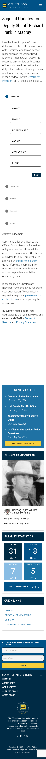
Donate (9, 610)
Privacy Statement (26, 322)
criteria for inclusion (26, 260)
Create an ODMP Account (18, 615)
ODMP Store (8, 695)
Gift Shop (10, 620)
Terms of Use (33, 750)
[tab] (23, 96)
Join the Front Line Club (18, 624)
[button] (23, 676)
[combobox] (26, 130)
